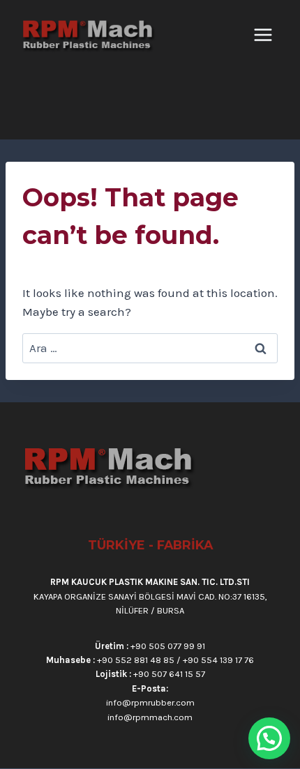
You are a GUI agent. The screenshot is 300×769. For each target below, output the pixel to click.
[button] (269, 738)
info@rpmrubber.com (150, 702)
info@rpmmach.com (150, 717)
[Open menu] (265, 34)
